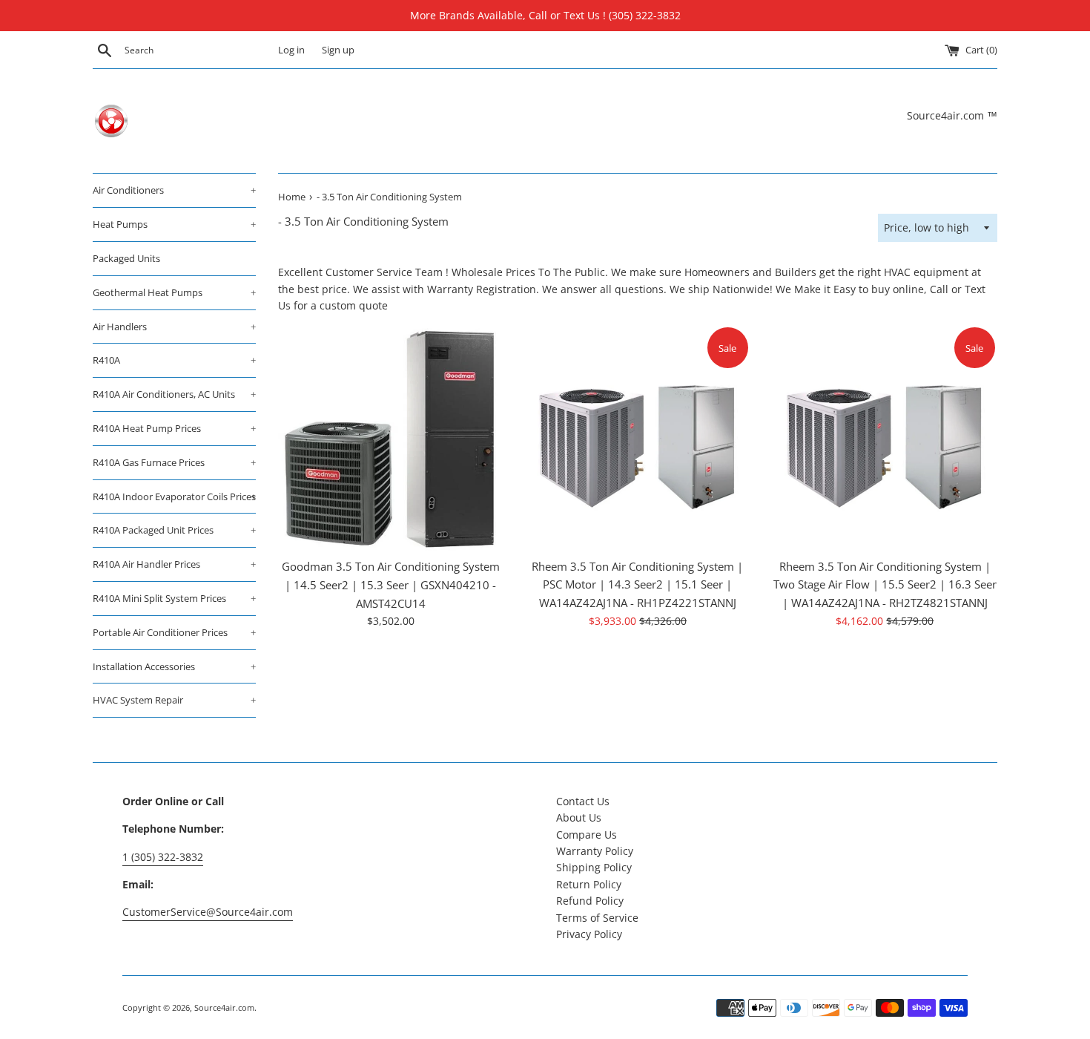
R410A (174, 360)
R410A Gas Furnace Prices (174, 462)
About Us (578, 817)
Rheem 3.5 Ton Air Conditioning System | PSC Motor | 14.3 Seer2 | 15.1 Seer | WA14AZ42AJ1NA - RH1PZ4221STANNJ (637, 585)
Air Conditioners (174, 190)
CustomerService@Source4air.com (207, 912)
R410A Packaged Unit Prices (174, 530)
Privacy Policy (589, 934)
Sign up (338, 50)
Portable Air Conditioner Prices (174, 632)
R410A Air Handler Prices (174, 564)
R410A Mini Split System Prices (174, 598)
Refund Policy (590, 901)
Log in (291, 50)
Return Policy (588, 884)
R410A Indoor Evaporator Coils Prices (174, 496)
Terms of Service (597, 918)
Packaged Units (126, 258)
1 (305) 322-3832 (162, 857)
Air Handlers (174, 326)
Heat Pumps (174, 224)
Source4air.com (224, 1007)
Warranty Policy (594, 851)
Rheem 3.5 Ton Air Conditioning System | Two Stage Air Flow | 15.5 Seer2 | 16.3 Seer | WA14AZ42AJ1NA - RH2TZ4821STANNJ (885, 585)
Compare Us (586, 834)
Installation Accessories (174, 666)
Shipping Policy (594, 867)
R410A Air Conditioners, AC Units (174, 394)
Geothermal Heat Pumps (174, 292)
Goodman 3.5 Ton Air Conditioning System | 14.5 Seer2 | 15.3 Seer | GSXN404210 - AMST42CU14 (391, 585)
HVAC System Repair (174, 700)
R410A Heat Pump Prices (174, 428)
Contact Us (583, 801)
